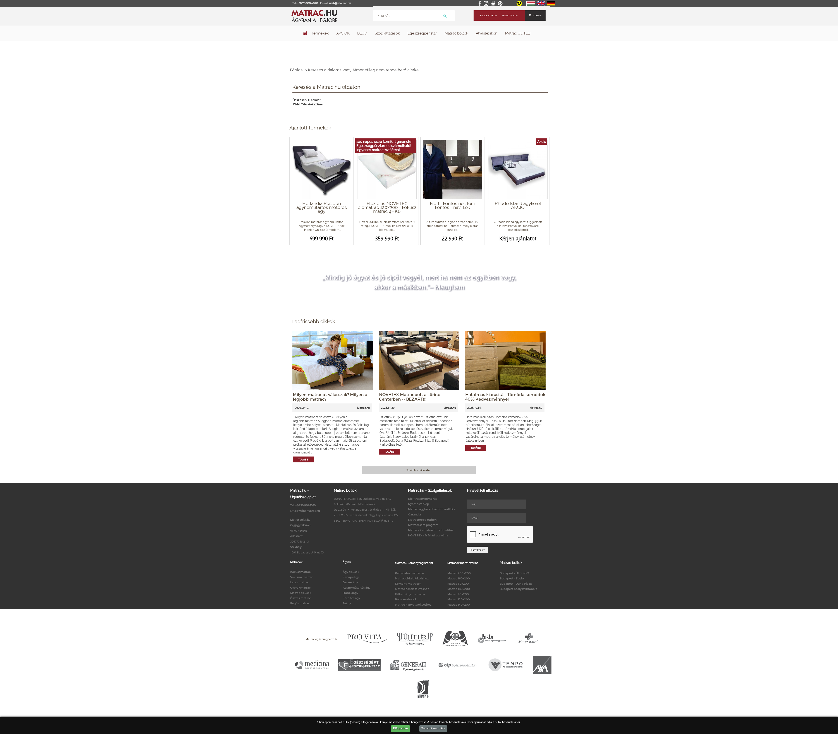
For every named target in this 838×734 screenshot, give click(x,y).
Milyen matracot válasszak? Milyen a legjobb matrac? (330, 396)
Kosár (537, 15)
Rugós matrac (300, 603)
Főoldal (297, 70)
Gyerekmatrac (300, 587)
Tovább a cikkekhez (419, 470)
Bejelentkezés (488, 15)
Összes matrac (300, 598)
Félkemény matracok (410, 594)
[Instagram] (487, 3)
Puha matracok (406, 599)
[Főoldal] (305, 33)
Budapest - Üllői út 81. (515, 573)
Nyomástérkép (418, 504)
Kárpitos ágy (351, 598)
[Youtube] (494, 3)
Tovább (303, 459)
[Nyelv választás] (530, 5)
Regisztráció (510, 15)
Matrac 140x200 (458, 604)
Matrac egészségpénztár (321, 639)
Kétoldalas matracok (409, 573)
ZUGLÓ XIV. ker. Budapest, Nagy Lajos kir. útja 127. (366, 515)
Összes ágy (350, 582)
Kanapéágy (351, 577)
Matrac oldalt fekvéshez (412, 578)
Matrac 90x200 (458, 594)
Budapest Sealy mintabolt (518, 589)
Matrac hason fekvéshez (412, 589)
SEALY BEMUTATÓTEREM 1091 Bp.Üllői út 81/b (363, 520)
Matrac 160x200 (458, 578)
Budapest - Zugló (512, 578)
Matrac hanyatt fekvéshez (413, 604)
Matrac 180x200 (458, 589)
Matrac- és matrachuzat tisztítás (430, 530)
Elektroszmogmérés (422, 498)
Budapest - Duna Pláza (516, 583)
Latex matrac (299, 582)
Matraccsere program (423, 525)
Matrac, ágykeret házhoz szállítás (431, 509)
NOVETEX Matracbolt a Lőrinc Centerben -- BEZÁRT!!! (409, 396)
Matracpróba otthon (422, 519)
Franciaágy (350, 592)
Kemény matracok (408, 583)
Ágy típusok (351, 572)
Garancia (414, 514)
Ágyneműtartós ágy (356, 587)
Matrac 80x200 (458, 583)
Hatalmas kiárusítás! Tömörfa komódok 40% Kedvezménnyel (505, 396)
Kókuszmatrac (300, 572)
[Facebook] (480, 3)
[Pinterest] (501, 3)
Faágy (347, 603)
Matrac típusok (300, 592)
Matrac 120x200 (458, 599)
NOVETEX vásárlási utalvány (428, 535)
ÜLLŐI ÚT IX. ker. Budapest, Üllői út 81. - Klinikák (365, 510)
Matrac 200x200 (459, 573)
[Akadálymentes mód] (519, 5)
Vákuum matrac (301, 577)
